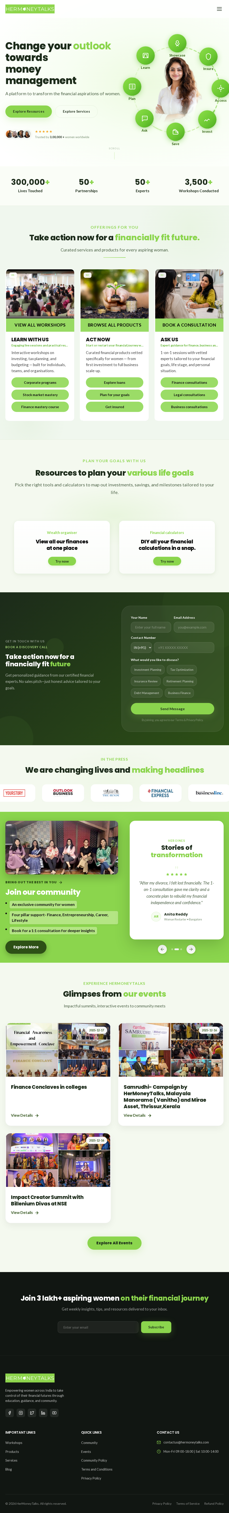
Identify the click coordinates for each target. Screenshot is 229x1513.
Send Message (172, 709)
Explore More (25, 947)
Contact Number (143, 637)
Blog (8, 1469)
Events (86, 1452)
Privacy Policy (91, 1478)
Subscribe (156, 1327)
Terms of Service (188, 1503)
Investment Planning (147, 669)
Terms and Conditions (96, 1469)
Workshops (13, 1443)
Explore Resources (28, 111)
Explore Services (76, 111)
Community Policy (94, 1460)
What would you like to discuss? (155, 660)
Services (11, 1460)
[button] (40, 382)
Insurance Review (145, 681)
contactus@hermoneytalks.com (186, 1442)
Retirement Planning (179, 681)
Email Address (184, 617)
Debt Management (146, 693)
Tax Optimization (181, 669)
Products (12, 1452)
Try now (62, 561)
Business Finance (179, 693)
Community (89, 1443)
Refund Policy (214, 1503)
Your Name (139, 617)
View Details (22, 1115)
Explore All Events (114, 1243)
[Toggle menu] (219, 9)
